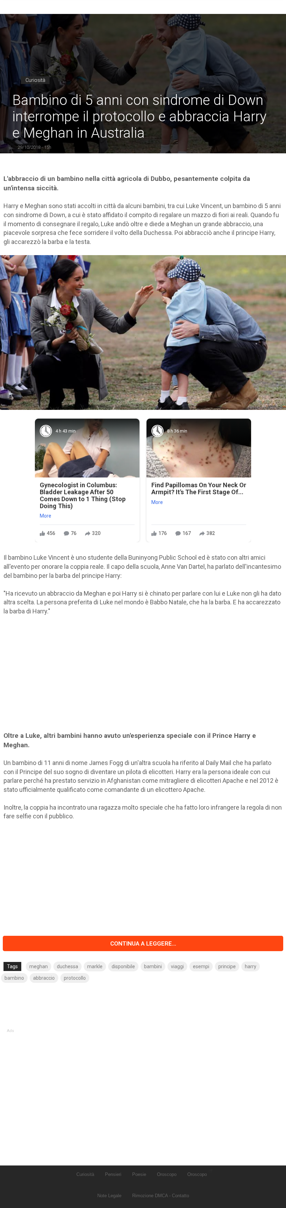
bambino (14, 978)
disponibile (123, 966)
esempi (201, 966)
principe (227, 966)
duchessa (67, 966)
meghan (38, 966)
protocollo (75, 978)
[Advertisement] (143, 673)
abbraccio (44, 978)
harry (250, 966)
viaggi (177, 966)
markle (95, 966)
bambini (153, 966)
